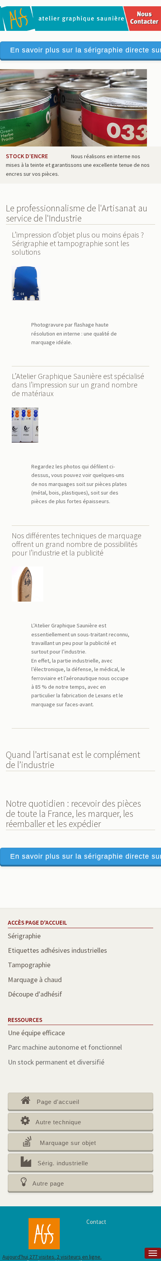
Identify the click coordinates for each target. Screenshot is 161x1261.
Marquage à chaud (35, 979)
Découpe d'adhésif (35, 994)
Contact (96, 1221)
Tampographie (29, 964)
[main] (80, 661)
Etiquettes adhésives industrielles (57, 950)
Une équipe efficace (36, 1032)
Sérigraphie (24, 935)
